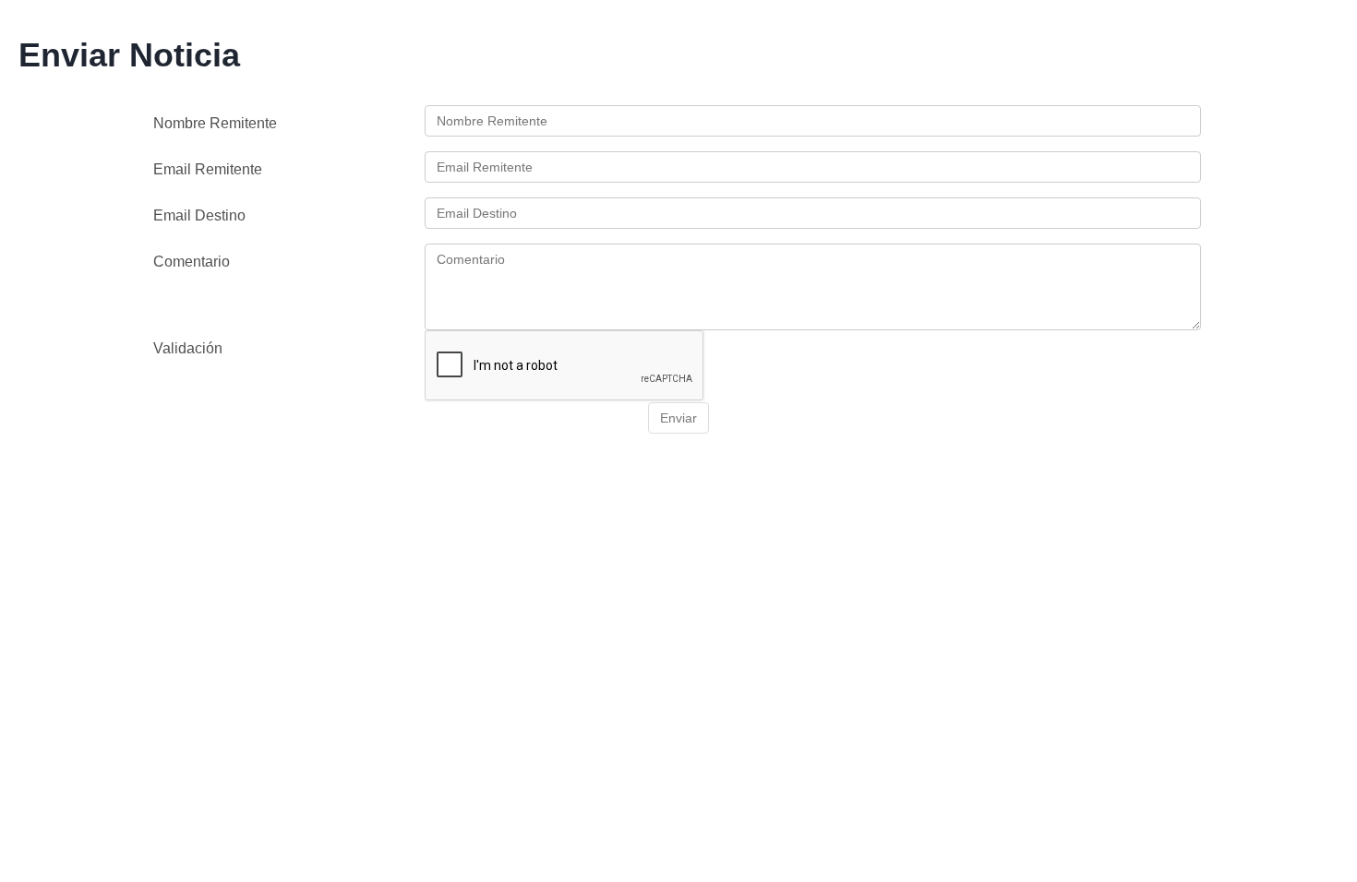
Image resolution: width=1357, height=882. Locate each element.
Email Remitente (207, 169)
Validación (187, 348)
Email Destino (199, 215)
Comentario (191, 261)
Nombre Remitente (215, 123)
